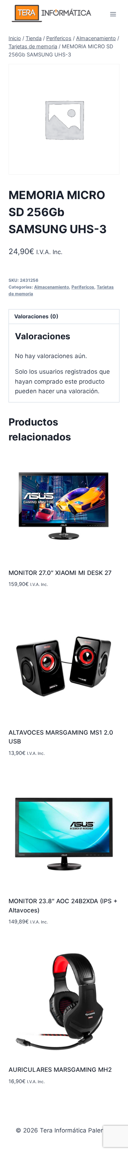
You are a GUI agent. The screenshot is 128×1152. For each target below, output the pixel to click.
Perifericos (82, 287)
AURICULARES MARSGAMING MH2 (60, 1069)
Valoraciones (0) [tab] (36, 316)
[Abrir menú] (112, 14)
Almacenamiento (51, 287)
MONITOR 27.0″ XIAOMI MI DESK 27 (60, 572)
